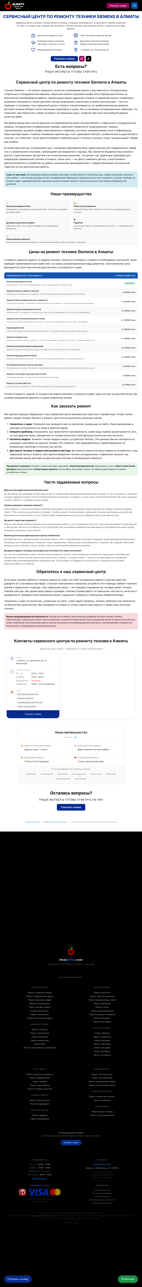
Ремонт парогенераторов (102, 1011)
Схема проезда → (39, 1179)
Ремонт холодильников (39, 1004)
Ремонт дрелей (39, 1082)
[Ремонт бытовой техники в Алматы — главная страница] (14, 5)
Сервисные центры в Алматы (55, 822)
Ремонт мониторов (39, 1037)
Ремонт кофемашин (102, 1004)
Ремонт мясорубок (102, 1018)
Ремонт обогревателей (102, 1078)
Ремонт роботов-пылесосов (102, 996)
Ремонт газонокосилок (40, 1100)
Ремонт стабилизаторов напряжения (40, 1048)
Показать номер (117, 5)
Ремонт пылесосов (102, 993)
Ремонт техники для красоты (102, 1096)
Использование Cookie (102, 1203)
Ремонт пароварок (102, 1051)
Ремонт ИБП (39, 1044)
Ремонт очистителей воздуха (102, 1085)
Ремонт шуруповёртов (40, 1085)
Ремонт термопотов (102, 1037)
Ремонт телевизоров (40, 1014)
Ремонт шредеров (40, 1115)
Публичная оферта (102, 1196)
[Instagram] (82, 58)
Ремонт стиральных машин (40, 993)
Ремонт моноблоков (40, 1040)
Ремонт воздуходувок (39, 1104)
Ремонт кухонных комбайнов (102, 1014)
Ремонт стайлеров (102, 1100)
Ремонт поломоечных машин (39, 1018)
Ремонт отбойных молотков (39, 1089)
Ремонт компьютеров (39, 1033)
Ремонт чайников (102, 1033)
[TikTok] (88, 58)
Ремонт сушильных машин (39, 1000)
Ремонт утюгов (102, 1007)
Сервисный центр (32, 822)
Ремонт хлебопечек (102, 1044)
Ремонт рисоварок (102, 1048)
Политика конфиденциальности (102, 1200)
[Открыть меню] (134, 5)
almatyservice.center (102, 1164)
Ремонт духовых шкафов (40, 1007)
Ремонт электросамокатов (102, 1115)
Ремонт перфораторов (40, 1078)
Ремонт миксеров (102, 1040)
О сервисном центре (102, 1190)
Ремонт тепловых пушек (102, 1074)
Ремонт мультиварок (102, 1022)
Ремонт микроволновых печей (102, 1000)
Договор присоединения (102, 1193)
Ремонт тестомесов (102, 1055)
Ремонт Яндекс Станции (102, 1112)
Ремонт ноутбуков (40, 1029)
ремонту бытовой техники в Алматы (43, 1216)
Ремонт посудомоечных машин (39, 996)
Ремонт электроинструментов (39, 1074)
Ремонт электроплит (40, 1011)
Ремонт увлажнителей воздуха (102, 1082)
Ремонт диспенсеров (40, 1119)
